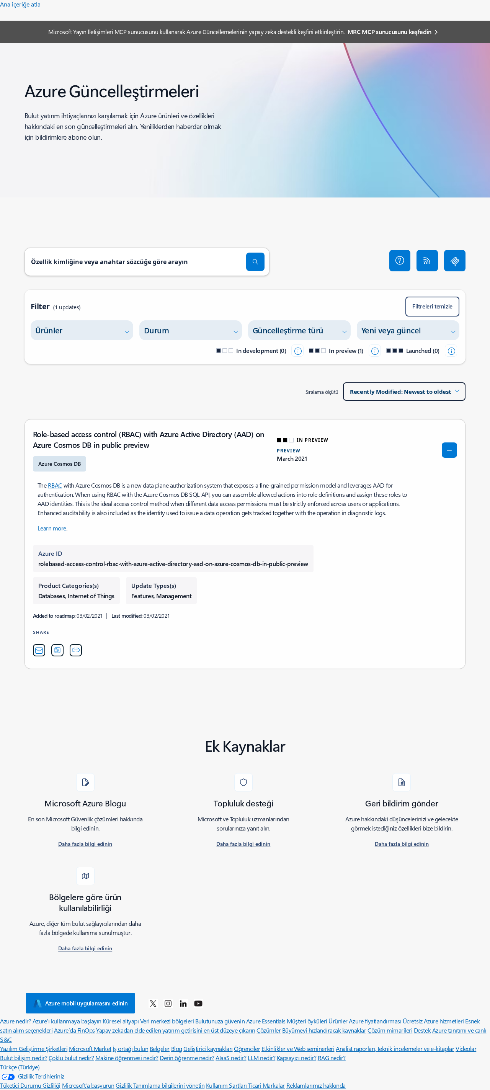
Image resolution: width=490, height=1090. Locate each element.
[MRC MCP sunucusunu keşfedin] (455, 260)
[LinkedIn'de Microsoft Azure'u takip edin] (183, 1003)
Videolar (466, 1048)
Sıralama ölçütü (321, 391)
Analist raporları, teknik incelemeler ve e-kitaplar (395, 1048)
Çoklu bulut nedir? (71, 1058)
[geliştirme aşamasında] (297, 350)
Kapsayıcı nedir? (296, 1058)
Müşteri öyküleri (307, 1021)
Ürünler (338, 1021)
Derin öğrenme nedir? (187, 1058)
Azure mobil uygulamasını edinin (86, 1003)
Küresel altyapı (121, 1021)
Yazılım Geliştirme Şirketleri (33, 1048)
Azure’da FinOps (74, 1030)
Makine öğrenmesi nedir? (126, 1058)
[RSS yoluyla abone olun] (427, 260)
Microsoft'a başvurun (88, 1085)
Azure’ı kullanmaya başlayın (67, 1021)
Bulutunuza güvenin (220, 1021)
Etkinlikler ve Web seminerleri (298, 1048)
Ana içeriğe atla (20, 4)
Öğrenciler (247, 1048)
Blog (176, 1048)
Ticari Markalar (266, 1085)
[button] (400, 260)
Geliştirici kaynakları (207, 1048)
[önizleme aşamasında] (374, 350)
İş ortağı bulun (130, 1048)
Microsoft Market (90, 1048)
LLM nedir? (261, 1058)
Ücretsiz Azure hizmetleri (433, 1021)
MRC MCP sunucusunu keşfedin (389, 32)
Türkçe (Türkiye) (19, 1067)
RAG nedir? (332, 1058)
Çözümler (268, 1030)
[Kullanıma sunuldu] (451, 350)
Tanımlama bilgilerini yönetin (168, 1085)
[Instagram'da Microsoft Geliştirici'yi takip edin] (168, 1003)
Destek (422, 1030)
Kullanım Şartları (227, 1085)
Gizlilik (124, 1085)
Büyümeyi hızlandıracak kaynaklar (324, 1030)
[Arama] (255, 262)
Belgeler (160, 1048)
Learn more (52, 528)
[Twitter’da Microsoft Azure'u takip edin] (153, 1003)
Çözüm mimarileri (390, 1030)
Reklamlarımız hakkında (316, 1085)
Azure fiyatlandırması (375, 1021)
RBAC (55, 485)
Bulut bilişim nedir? (23, 1058)
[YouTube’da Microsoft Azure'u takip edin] (198, 1003)
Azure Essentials (266, 1021)
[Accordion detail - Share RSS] (57, 650)
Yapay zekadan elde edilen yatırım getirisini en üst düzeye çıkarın (175, 1030)
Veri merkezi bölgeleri (167, 1021)
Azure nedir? (15, 1021)
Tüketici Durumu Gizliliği (30, 1085)
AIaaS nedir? (231, 1058)
